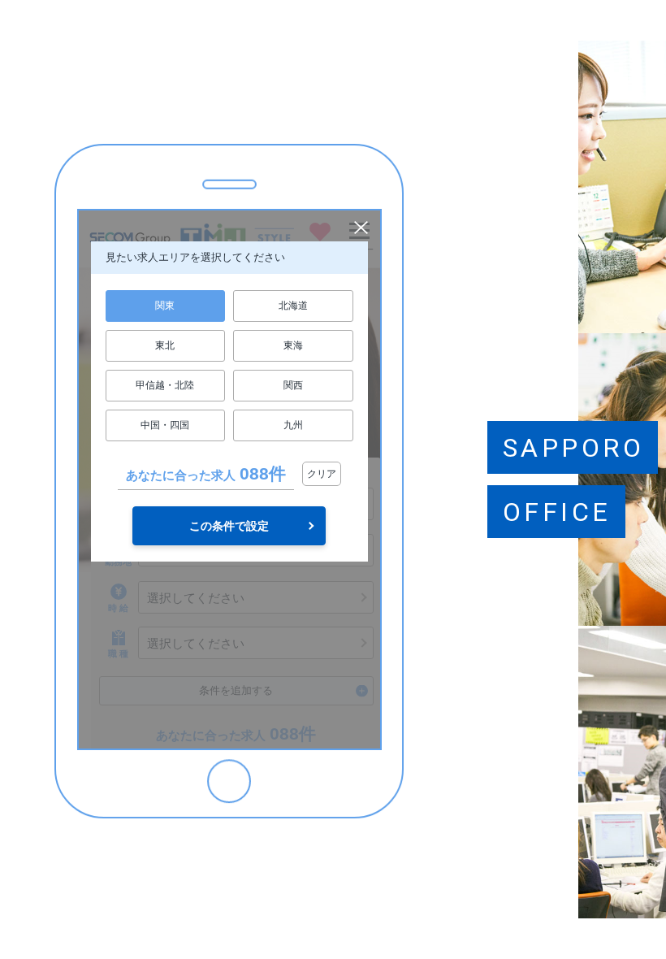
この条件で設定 (229, 525)
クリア (321, 474)
